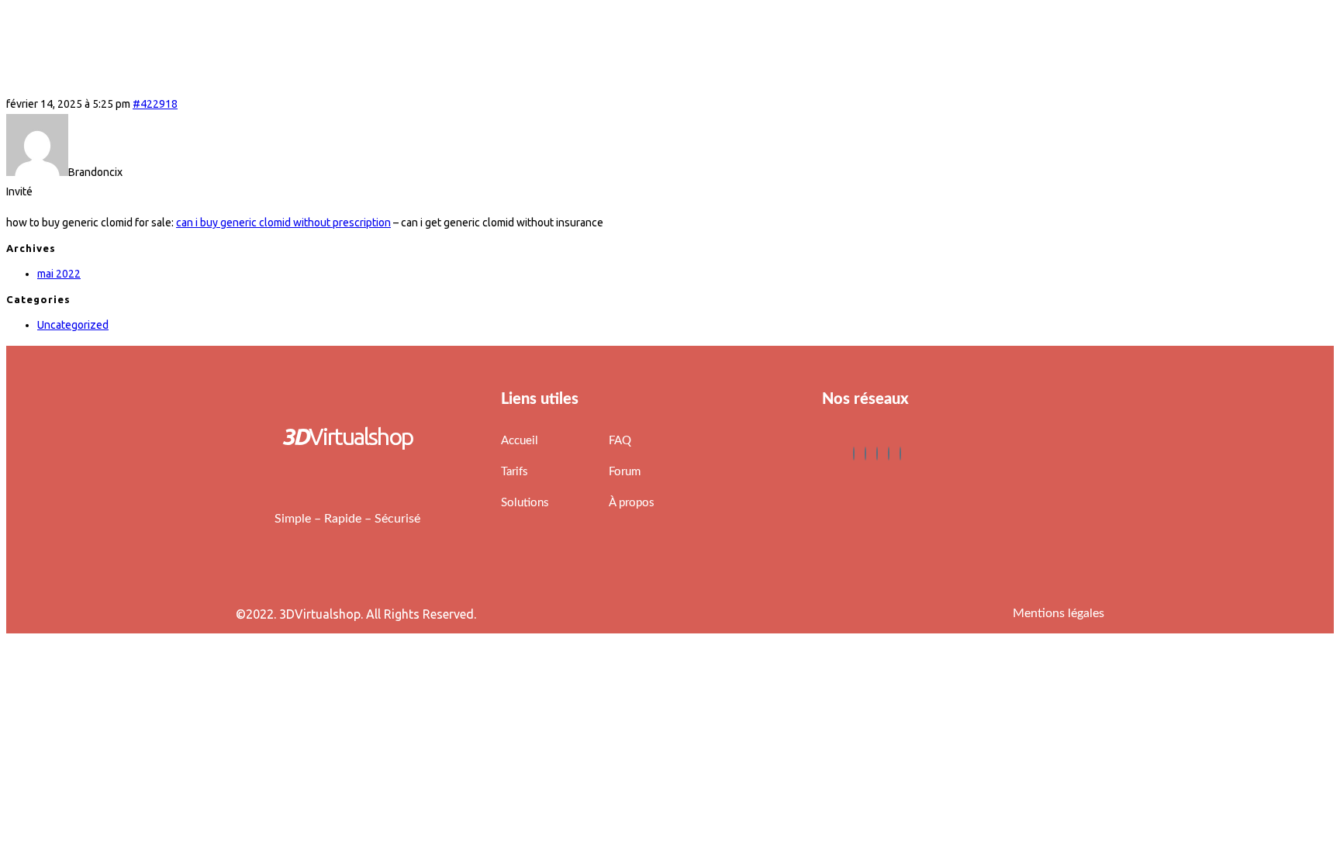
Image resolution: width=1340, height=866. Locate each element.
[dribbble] (888, 454)
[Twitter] (865, 454)
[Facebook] (854, 454)
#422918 (155, 104)
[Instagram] (900, 454)
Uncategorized (73, 325)
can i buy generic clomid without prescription (283, 222)
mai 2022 (59, 273)
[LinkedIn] (877, 454)
